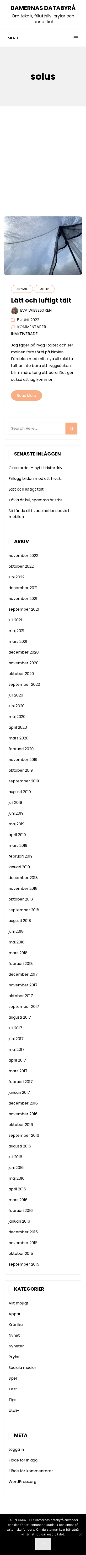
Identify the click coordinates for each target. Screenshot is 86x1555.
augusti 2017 (20, 1017)
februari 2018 (21, 963)
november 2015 (23, 1243)
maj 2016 (17, 1178)
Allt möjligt (18, 1303)
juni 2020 (17, 706)
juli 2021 (15, 620)
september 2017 (24, 1006)
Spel (13, 1378)
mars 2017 (18, 1071)
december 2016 (23, 1103)
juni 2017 (16, 1039)
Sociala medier (22, 1367)
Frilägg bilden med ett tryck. (35, 478)
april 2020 (18, 727)
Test (13, 1389)
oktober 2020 (21, 673)
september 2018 (24, 910)
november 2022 (23, 555)
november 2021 (23, 598)
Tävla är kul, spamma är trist (35, 500)
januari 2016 (19, 1221)
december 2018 (23, 877)
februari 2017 (21, 1081)
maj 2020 (17, 716)
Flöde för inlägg (23, 1460)
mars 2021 (18, 641)
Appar (15, 1314)
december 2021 (23, 588)
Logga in (16, 1449)
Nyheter (16, 1346)
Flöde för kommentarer (31, 1471)
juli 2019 (15, 802)
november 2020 (23, 663)
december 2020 (24, 652)
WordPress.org (22, 1481)
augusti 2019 (20, 792)
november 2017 (23, 985)
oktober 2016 (21, 1124)
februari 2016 (21, 1210)
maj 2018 (17, 942)
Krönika (16, 1324)
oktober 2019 (21, 770)
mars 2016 (18, 1200)
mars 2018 (18, 953)
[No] (80, 1534)
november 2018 (23, 888)
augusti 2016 (20, 1146)
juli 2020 (16, 695)
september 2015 (24, 1264)
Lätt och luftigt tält (26, 489)
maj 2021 (16, 631)
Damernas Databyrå (43, 8)
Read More (26, 395)
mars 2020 (18, 738)
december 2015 (23, 1232)
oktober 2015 (21, 1253)
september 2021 (24, 609)
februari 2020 (21, 749)
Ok (43, 1544)
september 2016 (24, 1135)
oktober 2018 (21, 899)
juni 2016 (16, 1167)
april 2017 (17, 1060)
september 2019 (24, 781)
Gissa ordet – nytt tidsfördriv (35, 468)
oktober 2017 (21, 996)
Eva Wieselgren (36, 310)
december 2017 (23, 974)
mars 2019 (18, 845)
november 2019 (23, 759)
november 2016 (23, 1114)
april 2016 (17, 1189)
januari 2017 (19, 1092)
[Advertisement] (43, 152)
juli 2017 (15, 1028)
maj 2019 (16, 824)
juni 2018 (16, 931)
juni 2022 (16, 577)
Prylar (22, 289)
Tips (12, 1400)
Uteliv (44, 289)
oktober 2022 (21, 566)
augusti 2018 (20, 920)
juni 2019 (16, 813)
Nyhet (14, 1335)
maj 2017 (17, 1049)
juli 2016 (15, 1157)
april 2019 (17, 835)
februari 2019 (20, 856)
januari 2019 (19, 867)
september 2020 (24, 684)
